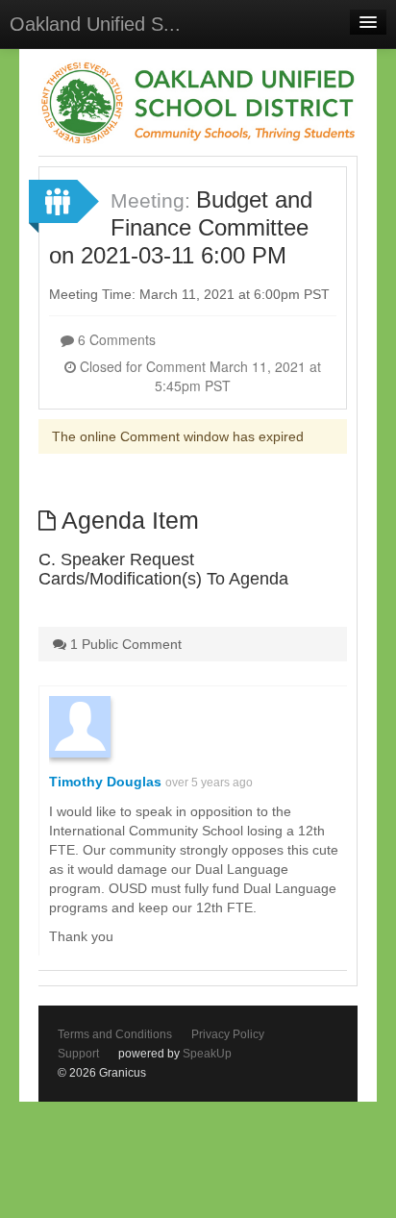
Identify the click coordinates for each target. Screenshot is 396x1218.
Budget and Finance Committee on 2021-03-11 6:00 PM (180, 227)
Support (78, 1053)
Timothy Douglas (105, 781)
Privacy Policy (227, 1034)
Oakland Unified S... (95, 24)
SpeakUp (207, 1053)
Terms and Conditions (115, 1034)
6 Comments (115, 339)
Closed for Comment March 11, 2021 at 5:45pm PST (198, 376)
